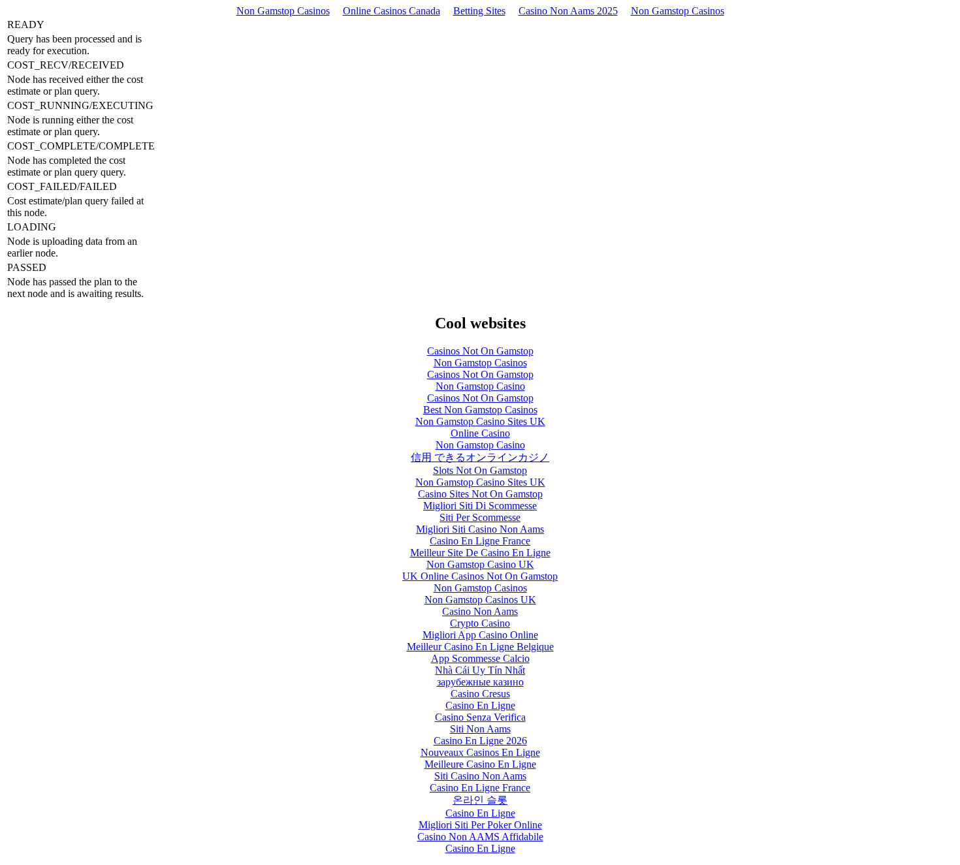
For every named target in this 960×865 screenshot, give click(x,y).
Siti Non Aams (480, 728)
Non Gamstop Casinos (283, 10)
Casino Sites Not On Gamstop (480, 493)
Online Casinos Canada (391, 10)
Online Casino (480, 433)
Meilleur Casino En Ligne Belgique (480, 646)
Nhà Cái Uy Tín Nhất (480, 670)
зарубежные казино (480, 681)
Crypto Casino (480, 623)
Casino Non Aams (480, 611)
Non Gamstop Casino (480, 386)
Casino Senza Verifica (480, 717)
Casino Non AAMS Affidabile (480, 836)
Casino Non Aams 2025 (568, 10)
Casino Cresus (480, 693)
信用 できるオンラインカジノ (480, 457)
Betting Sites (479, 10)
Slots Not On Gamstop (480, 470)
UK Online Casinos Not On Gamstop (480, 576)
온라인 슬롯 (480, 800)
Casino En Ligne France (480, 540)
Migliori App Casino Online (480, 634)
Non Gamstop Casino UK (480, 564)
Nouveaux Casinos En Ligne (480, 752)
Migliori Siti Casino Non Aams (480, 529)
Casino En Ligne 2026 (480, 740)
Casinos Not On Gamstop (480, 350)
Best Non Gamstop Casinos (480, 409)
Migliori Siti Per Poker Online (480, 824)
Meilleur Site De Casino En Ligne (480, 552)
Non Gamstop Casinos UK (480, 599)
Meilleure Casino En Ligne (480, 764)
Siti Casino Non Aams (480, 775)
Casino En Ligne (480, 705)
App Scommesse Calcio (480, 658)
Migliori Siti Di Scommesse (480, 505)
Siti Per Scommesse (480, 517)
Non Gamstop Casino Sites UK (480, 421)
